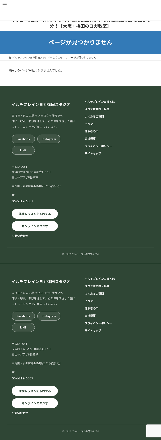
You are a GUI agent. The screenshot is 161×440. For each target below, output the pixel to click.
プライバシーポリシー (98, 146)
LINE (23, 150)
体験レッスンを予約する (35, 214)
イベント (90, 124)
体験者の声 (91, 131)
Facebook (23, 139)
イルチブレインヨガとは (100, 101)
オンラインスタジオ (35, 226)
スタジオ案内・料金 (97, 109)
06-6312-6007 (22, 201)
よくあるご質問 (94, 116)
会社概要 (90, 138)
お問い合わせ (20, 236)
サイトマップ (93, 153)
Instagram (49, 139)
